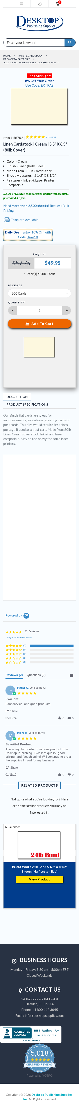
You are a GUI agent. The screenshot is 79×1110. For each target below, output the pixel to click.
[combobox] (20, 42)
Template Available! (25, 220)
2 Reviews (51, 137)
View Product (39, 879)
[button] (13, 711)
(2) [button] (24, 645)
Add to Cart (42, 323)
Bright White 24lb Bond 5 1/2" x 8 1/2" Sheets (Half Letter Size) (39, 869)
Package (15, 285)
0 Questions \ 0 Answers (19, 637)
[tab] (14, 676)
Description (17, 397)
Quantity (16, 302)
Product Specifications (27, 404)
